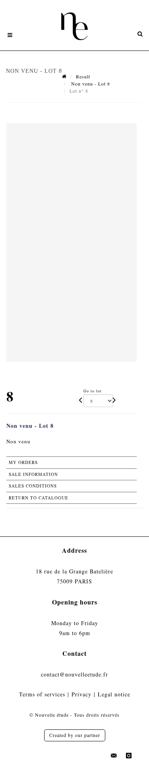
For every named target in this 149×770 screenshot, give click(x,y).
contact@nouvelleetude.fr (74, 674)
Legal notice (114, 694)
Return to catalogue (38, 498)
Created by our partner (74, 735)
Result (83, 76)
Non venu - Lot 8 (90, 83)
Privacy (81, 694)
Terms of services (42, 694)
